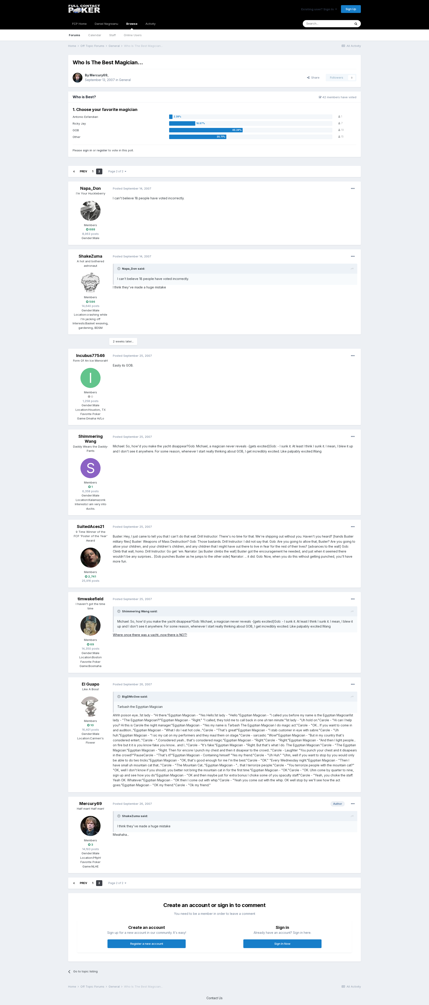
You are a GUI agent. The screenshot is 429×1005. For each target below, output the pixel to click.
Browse (131, 23)
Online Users (133, 35)
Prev (83, 171)
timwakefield (90, 598)
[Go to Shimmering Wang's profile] (90, 468)
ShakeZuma (90, 256)
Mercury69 (98, 75)
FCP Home (79, 23)
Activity (150, 23)
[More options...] (352, 188)
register (102, 150)
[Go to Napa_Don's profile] (90, 211)
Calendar (94, 35)
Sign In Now (282, 943)
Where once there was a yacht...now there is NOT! (150, 635)
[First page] (74, 171)
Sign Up (351, 9)
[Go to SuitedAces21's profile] (90, 558)
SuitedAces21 (90, 526)
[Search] (356, 23)
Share (314, 77)
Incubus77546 (90, 355)
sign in (87, 150)
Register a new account (146, 943)
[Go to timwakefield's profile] (90, 625)
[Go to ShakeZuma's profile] (90, 283)
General (125, 80)
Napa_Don (90, 188)
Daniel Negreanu (106, 23)
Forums (74, 35)
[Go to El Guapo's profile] (90, 706)
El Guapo (90, 684)
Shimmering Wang (90, 439)
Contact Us (214, 998)
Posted (132, 188)
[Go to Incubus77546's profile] (90, 378)
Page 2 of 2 (116, 171)
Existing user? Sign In (318, 9)
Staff (112, 35)
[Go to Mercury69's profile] (77, 78)
